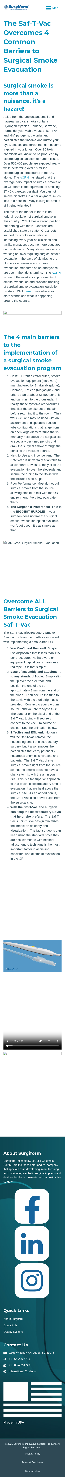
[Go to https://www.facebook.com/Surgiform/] (32, 1207)
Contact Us (10, 1325)
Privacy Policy (32, 1453)
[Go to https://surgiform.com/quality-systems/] (32, 1403)
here (28, 291)
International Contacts (22, 1371)
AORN (24, 177)
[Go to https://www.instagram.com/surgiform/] (32, 1282)
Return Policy (32, 1471)
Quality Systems (13, 1331)
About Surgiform (13, 1319)
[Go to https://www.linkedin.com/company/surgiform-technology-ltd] (32, 1244)
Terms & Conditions (32, 1462)
